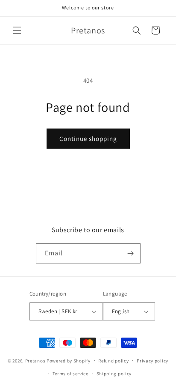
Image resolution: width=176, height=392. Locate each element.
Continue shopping (88, 139)
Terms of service (70, 374)
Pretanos (35, 360)
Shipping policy (114, 374)
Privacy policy (152, 361)
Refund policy (113, 361)
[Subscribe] (130, 253)
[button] (17, 30)
